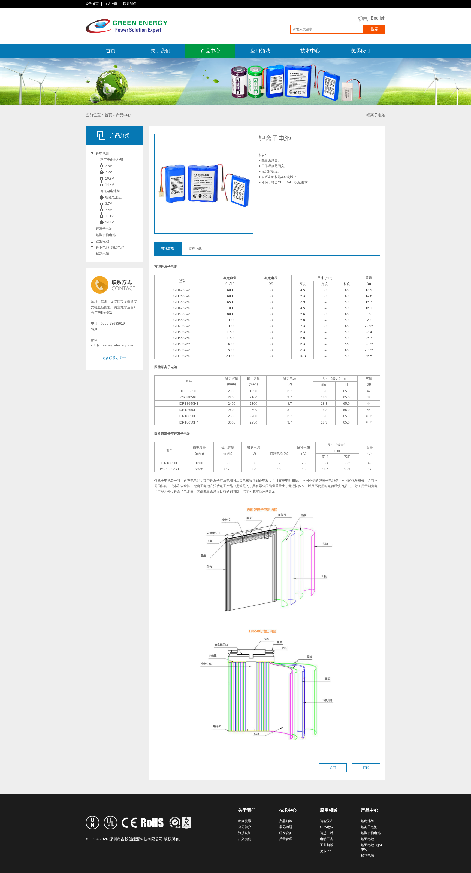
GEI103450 (181, 356)
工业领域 (326, 845)
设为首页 (92, 4)
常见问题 (285, 827)
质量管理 (285, 839)
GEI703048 (181, 326)
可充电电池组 (110, 191)
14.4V (109, 185)
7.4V (108, 210)
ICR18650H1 (188, 404)
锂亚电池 (102, 241)
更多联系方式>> (114, 358)
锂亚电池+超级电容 (110, 247)
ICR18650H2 (188, 410)
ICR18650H (188, 397)
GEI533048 (181, 314)
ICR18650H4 (188, 422)
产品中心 (210, 50)
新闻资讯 (244, 821)
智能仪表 (326, 821)
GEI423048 (181, 290)
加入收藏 (110, 4)
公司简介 (244, 827)
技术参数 (167, 248)
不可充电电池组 (111, 160)
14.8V (109, 222)
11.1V (109, 216)
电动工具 (326, 839)
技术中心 (310, 50)
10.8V (109, 178)
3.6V (108, 166)
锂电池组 (102, 153)
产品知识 (285, 821)
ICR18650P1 (169, 469)
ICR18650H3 (188, 416)
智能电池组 (113, 197)
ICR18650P (169, 463)
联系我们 (129, 4)
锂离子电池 (104, 229)
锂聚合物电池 (106, 235)
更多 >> (325, 851)
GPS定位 (326, 827)
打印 (366, 768)
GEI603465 (181, 344)
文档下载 (195, 248)
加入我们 (244, 839)
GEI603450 (181, 332)
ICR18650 (188, 391)
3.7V (108, 204)
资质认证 (244, 833)
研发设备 (285, 833)
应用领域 (260, 50)
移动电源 (102, 254)
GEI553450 (181, 320)
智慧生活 (326, 833)
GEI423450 (181, 308)
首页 (111, 50)
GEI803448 (181, 350)
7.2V (108, 172)
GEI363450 (181, 302)
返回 (333, 768)
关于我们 (160, 50)
